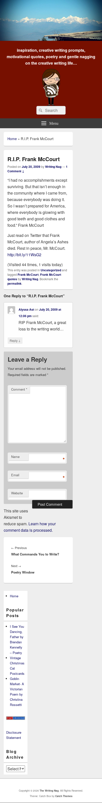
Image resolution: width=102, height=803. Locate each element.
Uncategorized (51, 270)
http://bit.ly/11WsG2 (24, 254)
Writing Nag (53, 166)
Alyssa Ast (26, 309)
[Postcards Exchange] (15, 718)
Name (15, 456)
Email (15, 475)
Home (12, 138)
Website (17, 493)
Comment (19, 389)
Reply (15, 340)
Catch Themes (64, 796)
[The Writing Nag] (51, 39)
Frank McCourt (28, 274)
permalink (14, 283)
